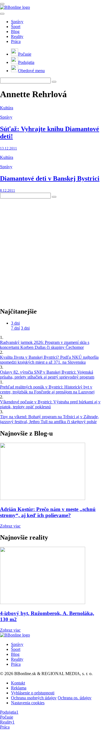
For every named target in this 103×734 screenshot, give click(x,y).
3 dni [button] (15, 323)
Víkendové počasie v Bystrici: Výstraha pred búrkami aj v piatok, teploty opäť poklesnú (50, 404)
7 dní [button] (15, 328)
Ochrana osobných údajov (34, 697)
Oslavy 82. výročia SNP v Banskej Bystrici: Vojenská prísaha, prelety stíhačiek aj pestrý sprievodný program (47, 374)
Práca (16, 41)
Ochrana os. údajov (74, 697)
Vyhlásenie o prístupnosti (32, 692)
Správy (17, 21)
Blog (15, 31)
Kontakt (18, 683)
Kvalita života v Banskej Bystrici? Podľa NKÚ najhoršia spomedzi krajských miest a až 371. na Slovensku (49, 360)
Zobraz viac (10, 526)
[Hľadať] (2, 14)
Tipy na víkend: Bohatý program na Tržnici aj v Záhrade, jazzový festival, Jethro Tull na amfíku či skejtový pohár (49, 419)
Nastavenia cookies (27, 702)
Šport (15, 26)
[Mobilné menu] (2, 4)
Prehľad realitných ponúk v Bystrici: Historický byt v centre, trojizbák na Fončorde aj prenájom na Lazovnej (47, 389)
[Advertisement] (51, 250)
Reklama (18, 688)
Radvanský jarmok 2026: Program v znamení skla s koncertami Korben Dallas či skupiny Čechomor (44, 345)
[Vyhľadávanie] (54, 82)
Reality (17, 36)
